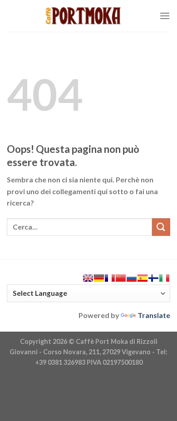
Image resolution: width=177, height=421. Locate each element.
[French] (110, 278)
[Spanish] (143, 278)
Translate (154, 315)
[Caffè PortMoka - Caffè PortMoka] (83, 15)
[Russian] (132, 278)
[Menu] (164, 16)
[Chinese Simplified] (121, 278)
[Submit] (161, 227)
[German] (99, 278)
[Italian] (164, 278)
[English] (88, 278)
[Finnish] (153, 278)
